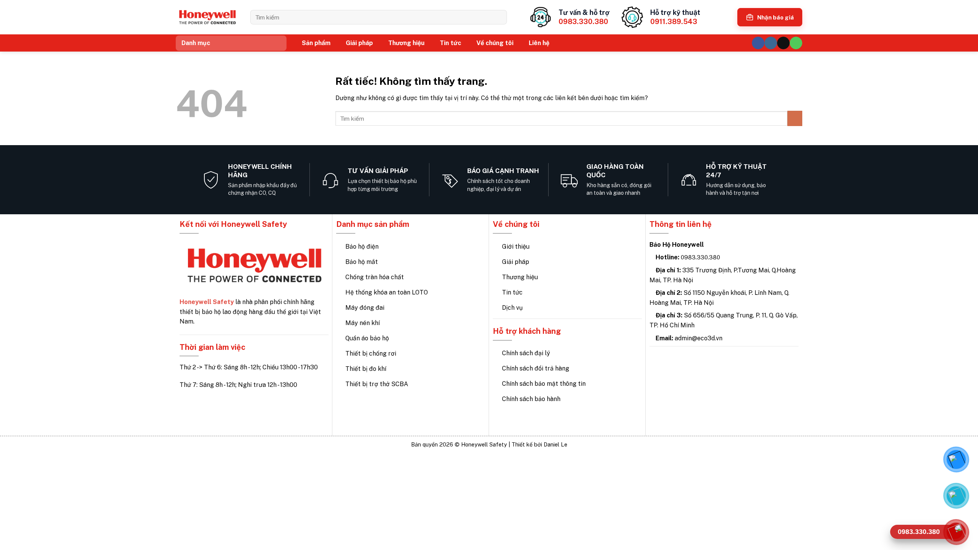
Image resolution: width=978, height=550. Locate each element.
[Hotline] (956, 531)
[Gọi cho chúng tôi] (796, 43)
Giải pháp (359, 43)
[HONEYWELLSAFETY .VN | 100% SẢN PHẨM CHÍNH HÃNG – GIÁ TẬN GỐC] (207, 17)
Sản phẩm (316, 43)
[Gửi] (498, 17)
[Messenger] (956, 459)
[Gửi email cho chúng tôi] (783, 43)
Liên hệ (539, 43)
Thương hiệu (406, 43)
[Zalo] (956, 495)
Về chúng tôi (494, 43)
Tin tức (450, 43)
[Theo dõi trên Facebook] (758, 43)
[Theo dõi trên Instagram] (770, 43)
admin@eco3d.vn (698, 338)
